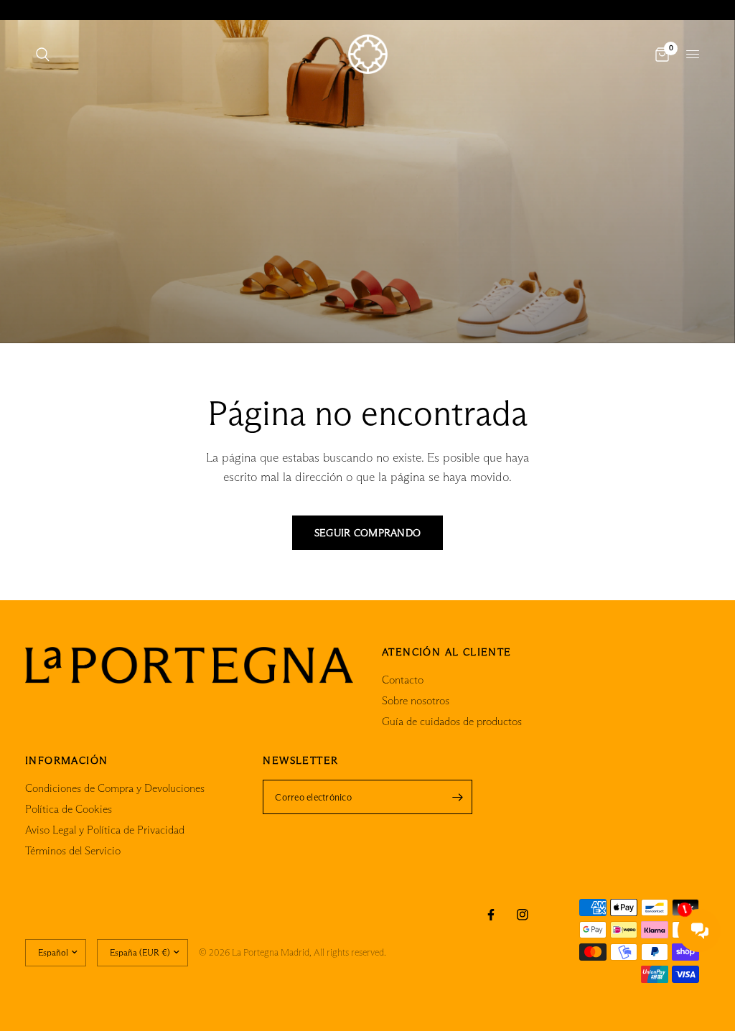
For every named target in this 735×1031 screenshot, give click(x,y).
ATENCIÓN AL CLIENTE (447, 652)
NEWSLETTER (300, 760)
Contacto (402, 679)
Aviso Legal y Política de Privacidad (104, 829)
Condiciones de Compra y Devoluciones (115, 788)
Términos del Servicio (73, 850)
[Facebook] (491, 914)
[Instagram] (522, 914)
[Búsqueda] (43, 54)
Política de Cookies (68, 809)
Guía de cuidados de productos (452, 721)
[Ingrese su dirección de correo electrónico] (458, 797)
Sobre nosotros (415, 700)
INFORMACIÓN (66, 760)
